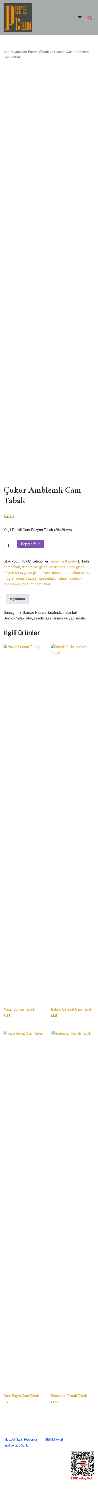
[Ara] (89, 17)
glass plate (32, 573)
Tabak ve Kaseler (53, 52)
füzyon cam (13, 573)
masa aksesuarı (75, 573)
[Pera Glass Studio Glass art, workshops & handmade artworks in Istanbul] (18, 17)
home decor (51, 573)
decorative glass (34, 567)
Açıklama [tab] (17, 599)
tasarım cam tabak (36, 584)
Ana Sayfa (11, 52)
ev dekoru (57, 567)
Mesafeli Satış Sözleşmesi (21, 1439)
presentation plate (53, 578)
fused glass (75, 567)
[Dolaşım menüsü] (79, 17)
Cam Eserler (29, 52)
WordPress (55, 1487)
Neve (39, 1487)
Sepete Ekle (30, 544)
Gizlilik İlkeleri (54, 1439)
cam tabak (12, 567)
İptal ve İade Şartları (17, 1445)
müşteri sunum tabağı (20, 578)
